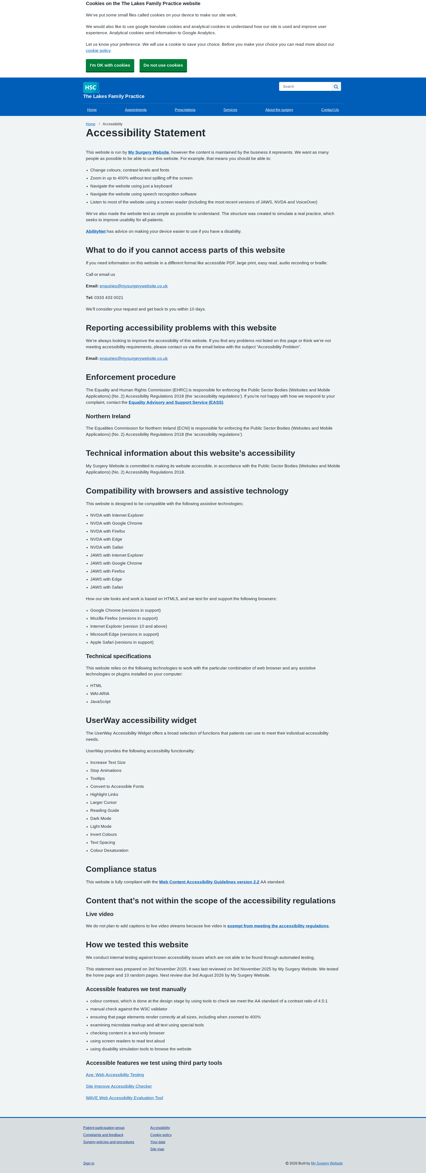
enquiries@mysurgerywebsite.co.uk (134, 286)
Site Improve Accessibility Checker (119, 1086)
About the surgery (279, 110)
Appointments (136, 110)
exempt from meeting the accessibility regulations (278, 926)
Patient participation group (103, 1127)
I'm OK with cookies (110, 65)
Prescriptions (185, 110)
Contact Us (330, 110)
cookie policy (98, 50)
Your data (157, 1142)
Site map (157, 1149)
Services (230, 110)
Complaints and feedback (103, 1135)
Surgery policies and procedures (108, 1142)
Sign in (88, 1163)
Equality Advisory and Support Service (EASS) (176, 402)
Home (92, 110)
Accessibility (160, 1127)
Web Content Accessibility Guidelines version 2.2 (209, 882)
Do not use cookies (163, 65)
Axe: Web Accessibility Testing (115, 1075)
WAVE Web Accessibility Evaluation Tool (124, 1098)
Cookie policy (161, 1135)
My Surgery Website (148, 152)
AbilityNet (96, 231)
